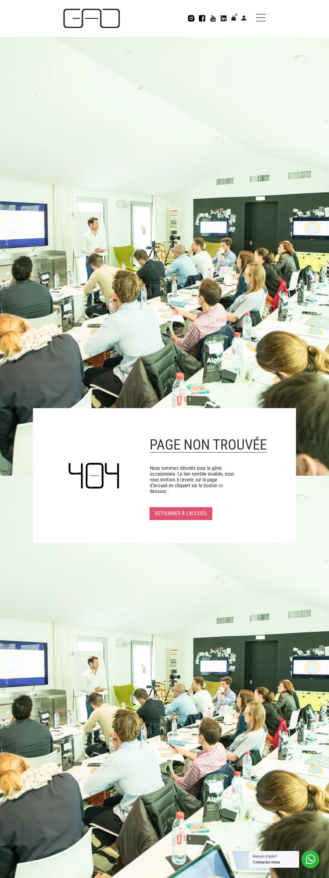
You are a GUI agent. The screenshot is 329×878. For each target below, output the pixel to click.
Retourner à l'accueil (181, 513)
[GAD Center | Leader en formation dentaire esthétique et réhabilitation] (91, 18)
